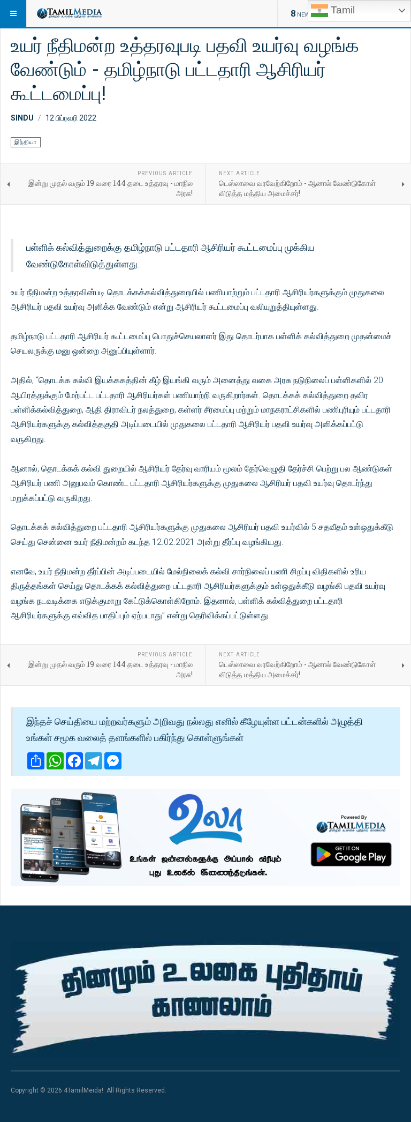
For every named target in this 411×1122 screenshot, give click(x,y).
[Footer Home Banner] (205, 999)
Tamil (341, 10)
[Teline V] (69, 13)
